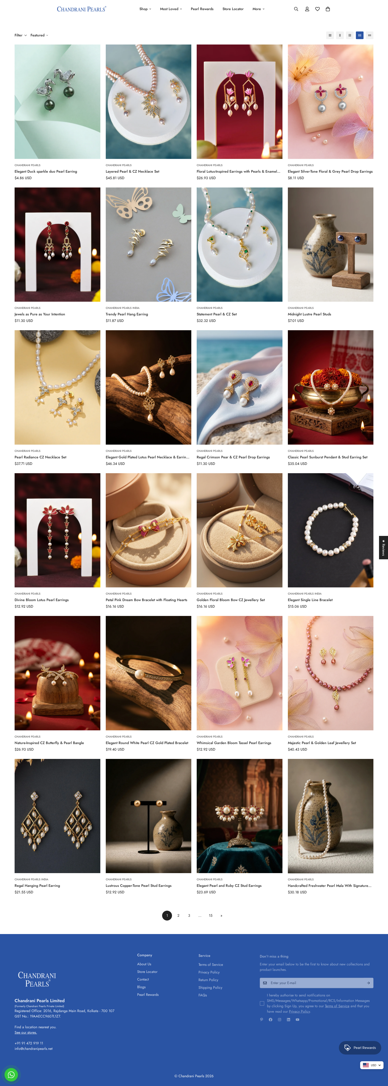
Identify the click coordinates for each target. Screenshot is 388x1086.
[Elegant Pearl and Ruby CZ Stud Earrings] (239, 816)
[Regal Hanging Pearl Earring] (57, 816)
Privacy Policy (209, 970)
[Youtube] (297, 1017)
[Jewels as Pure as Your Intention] (57, 244)
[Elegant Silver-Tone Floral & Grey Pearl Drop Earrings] (331, 102)
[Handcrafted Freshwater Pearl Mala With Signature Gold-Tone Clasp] (331, 816)
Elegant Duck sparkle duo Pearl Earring (46, 171)
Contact (143, 978)
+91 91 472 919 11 (29, 1042)
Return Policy (208, 978)
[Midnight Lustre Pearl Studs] (331, 244)
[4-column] (360, 35)
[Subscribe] (368, 981)
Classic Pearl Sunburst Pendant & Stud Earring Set (327, 457)
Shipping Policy (210, 986)
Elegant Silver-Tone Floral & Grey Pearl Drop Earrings (330, 171)
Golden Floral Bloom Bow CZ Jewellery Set (231, 599)
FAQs (202, 993)
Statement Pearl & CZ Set (217, 314)
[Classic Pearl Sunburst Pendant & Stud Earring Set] (331, 387)
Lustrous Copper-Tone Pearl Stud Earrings (139, 885)
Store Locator (233, 8)
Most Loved (169, 8)
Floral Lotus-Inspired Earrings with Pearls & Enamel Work (237, 171)
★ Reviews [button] (383, 548)
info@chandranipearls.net (34, 1048)
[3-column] (350, 35)
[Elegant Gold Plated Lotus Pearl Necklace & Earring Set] (149, 387)
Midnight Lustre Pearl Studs (309, 314)
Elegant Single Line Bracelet (310, 599)
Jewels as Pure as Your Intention (40, 314)
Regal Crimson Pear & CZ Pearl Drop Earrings (233, 457)
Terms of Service (210, 963)
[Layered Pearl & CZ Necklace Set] (149, 102)
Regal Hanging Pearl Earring (37, 885)
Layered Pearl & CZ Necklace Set (132, 171)
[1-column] (330, 35)
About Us (144, 963)
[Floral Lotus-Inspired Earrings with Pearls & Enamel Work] (239, 102)
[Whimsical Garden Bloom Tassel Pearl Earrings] (239, 673)
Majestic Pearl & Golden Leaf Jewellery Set (322, 742)
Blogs (141, 986)
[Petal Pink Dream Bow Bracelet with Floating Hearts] (149, 530)
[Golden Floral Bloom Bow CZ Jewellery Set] (239, 530)
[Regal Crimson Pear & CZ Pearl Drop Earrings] (239, 387)
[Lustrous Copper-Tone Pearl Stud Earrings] (149, 816)
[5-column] (369, 35)
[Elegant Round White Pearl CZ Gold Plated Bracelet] (149, 673)
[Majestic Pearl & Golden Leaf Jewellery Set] (331, 673)
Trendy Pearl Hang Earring (127, 314)
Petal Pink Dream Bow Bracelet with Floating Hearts (146, 599)
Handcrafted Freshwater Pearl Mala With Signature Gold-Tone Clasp (328, 885)
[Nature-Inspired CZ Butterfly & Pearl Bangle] (57, 673)
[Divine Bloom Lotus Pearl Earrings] (57, 530)
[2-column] (340, 35)
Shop (143, 8)
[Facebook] (270, 1017)
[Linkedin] (288, 1017)
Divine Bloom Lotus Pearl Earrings (42, 599)
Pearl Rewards (202, 8)
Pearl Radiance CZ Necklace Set (40, 457)
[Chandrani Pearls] (82, 9)
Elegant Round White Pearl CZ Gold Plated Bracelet (147, 742)
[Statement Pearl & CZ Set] (239, 244)
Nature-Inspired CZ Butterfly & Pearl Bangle (49, 742)
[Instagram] (279, 1017)
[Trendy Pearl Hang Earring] (149, 244)
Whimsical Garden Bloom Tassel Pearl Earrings (234, 742)
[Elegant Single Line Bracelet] (331, 530)
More (257, 8)
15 (210, 915)
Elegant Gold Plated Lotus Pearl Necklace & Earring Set (147, 457)
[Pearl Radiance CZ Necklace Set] (57, 387)
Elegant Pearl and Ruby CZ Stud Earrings (229, 885)
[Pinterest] (261, 1017)
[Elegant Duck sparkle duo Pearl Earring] (57, 102)
